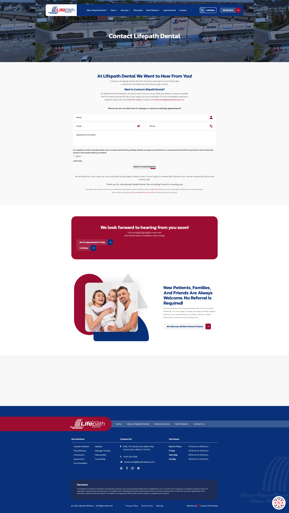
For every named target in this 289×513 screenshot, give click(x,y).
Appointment (169, 10)
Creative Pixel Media (209, 505)
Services (124, 10)
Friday (172, 450)
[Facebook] (127, 468)
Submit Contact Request (144, 166)
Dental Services (162, 424)
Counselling (100, 459)
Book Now (228, 10)
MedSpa (98, 446)
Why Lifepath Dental (96, 10)
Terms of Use (147, 505)
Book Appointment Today (92, 242)
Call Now (210, 10)
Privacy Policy (132, 505)
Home (119, 424)
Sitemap (159, 505)
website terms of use (144, 192)
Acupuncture (79, 459)
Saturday (173, 454)
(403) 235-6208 (134, 99)
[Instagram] (132, 468)
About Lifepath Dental (138, 424)
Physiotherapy (80, 450)
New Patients (152, 10)
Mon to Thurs (175, 446)
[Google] (121, 468)
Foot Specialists (80, 463)
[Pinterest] (138, 468)
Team (113, 10)
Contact (182, 10)
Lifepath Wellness (81, 446)
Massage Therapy (102, 450)
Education (138, 10)
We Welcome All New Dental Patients (185, 326)
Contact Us (199, 424)
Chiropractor (79, 454)
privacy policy (129, 192)
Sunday (172, 459)
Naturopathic (100, 454)
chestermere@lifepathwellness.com (168, 99)
